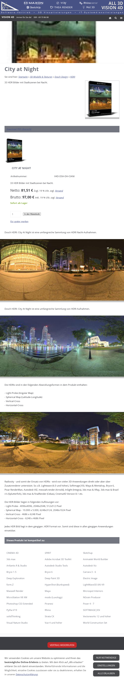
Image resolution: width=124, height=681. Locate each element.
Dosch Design (61, 76)
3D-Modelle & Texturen (41, 76)
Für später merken (19, 221)
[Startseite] (110, 18)
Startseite (23, 76)
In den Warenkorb (32, 214)
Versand (59, 190)
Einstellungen (106, 665)
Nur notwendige (106, 657)
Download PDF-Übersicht (19, 129)
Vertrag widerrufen (62, 645)
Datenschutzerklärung (27, 674)
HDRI (72, 76)
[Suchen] (115, 18)
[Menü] (121, 18)
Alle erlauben (106, 673)
